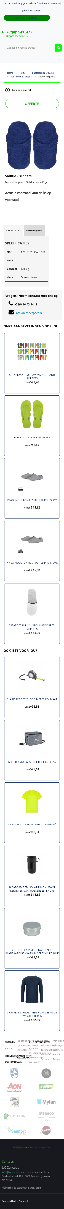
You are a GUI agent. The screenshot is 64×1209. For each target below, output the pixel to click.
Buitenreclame (48, 1045)
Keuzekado (24, 1057)
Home (10, 73)
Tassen (56, 1059)
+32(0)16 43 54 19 (19, 32)
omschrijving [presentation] (34, 230)
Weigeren (56, 18)
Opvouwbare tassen (27, 1045)
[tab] (13, 230)
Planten (8, 1048)
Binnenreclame (48, 1054)
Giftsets (45, 1059)
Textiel (22, 73)
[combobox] (28, 48)
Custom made (13, 1062)
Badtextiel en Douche (43, 73)
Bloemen (10, 1042)
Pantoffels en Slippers (21, 77)
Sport (44, 1040)
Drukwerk (58, 1050)
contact (30, 1147)
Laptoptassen (24, 1050)
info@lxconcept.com (28, 313)
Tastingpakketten (50, 1050)
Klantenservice (15, 35)
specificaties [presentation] (13, 230)
